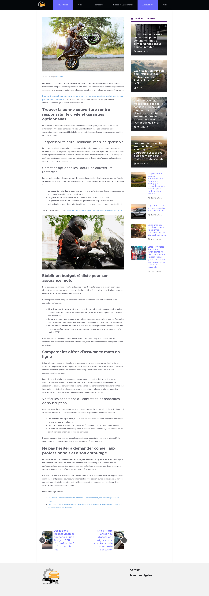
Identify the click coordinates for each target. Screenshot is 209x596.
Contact (135, 569)
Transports (99, 5)
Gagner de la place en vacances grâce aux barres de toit (157, 208)
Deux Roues (62, 5)
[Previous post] (42, 540)
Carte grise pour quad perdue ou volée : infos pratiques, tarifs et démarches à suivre (157, 230)
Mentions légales (141, 575)
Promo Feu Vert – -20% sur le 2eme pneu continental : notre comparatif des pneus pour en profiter (148, 40)
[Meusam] (41, 5)
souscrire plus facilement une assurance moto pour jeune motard (94, 210)
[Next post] (124, 540)
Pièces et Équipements (123, 5)
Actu (165, 5)
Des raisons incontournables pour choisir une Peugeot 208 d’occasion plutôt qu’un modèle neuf (64, 540)
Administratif (147, 5)
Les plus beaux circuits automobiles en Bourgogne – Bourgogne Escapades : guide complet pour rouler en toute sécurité (156, 183)
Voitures (81, 5)
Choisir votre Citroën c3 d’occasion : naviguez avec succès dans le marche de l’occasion (103, 540)
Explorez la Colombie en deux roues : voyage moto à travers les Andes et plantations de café (149, 77)
